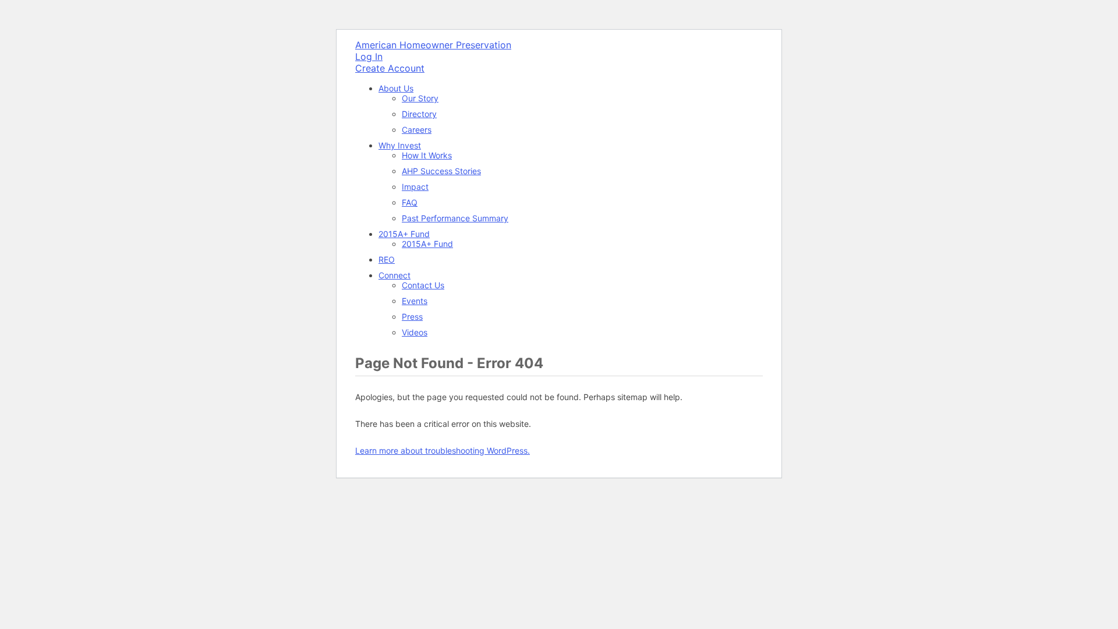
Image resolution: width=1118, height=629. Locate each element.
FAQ (410, 202)
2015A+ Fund (404, 234)
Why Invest (399, 145)
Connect (394, 275)
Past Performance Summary (455, 218)
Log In (369, 56)
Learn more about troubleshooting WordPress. (442, 450)
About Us (395, 88)
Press (412, 316)
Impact (415, 187)
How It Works (427, 155)
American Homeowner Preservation (433, 45)
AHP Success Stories (441, 171)
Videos (414, 332)
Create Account (389, 68)
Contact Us (423, 285)
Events (414, 301)
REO (386, 259)
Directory (419, 114)
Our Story (420, 98)
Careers (416, 130)
